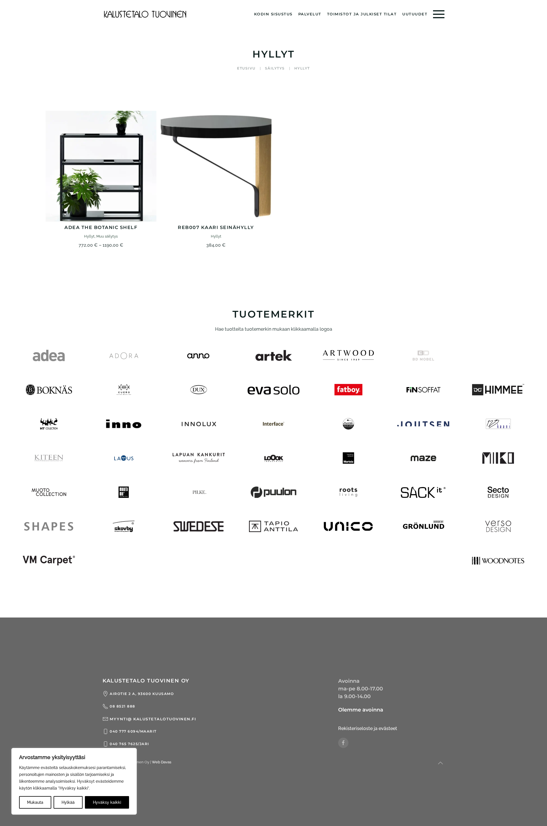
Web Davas (161, 762)
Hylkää (68, 802)
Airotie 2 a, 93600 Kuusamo (142, 694)
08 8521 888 (122, 706)
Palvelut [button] (309, 14)
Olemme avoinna (360, 710)
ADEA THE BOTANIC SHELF (100, 227)
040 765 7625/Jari (129, 744)
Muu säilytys (107, 236)
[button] (438, 14)
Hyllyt (89, 236)
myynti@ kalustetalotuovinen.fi (153, 719)
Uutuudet (414, 14)
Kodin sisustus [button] (273, 14)
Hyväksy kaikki (107, 802)
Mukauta (35, 802)
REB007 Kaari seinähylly (216, 227)
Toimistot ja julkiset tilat (362, 14)
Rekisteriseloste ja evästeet (367, 728)
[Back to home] (145, 14)
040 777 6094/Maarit (133, 731)
